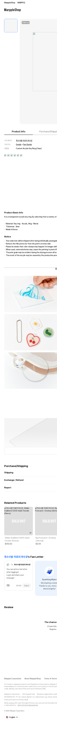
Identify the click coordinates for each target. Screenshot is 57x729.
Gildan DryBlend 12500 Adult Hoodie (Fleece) (17, 539)
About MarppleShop (32, 679)
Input (26, 586)
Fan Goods (27, 144)
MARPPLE (21, 3)
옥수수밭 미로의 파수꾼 (24, 140)
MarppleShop (9, 3)
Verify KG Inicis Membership (27, 705)
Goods (18, 144)
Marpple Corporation (12, 679)
